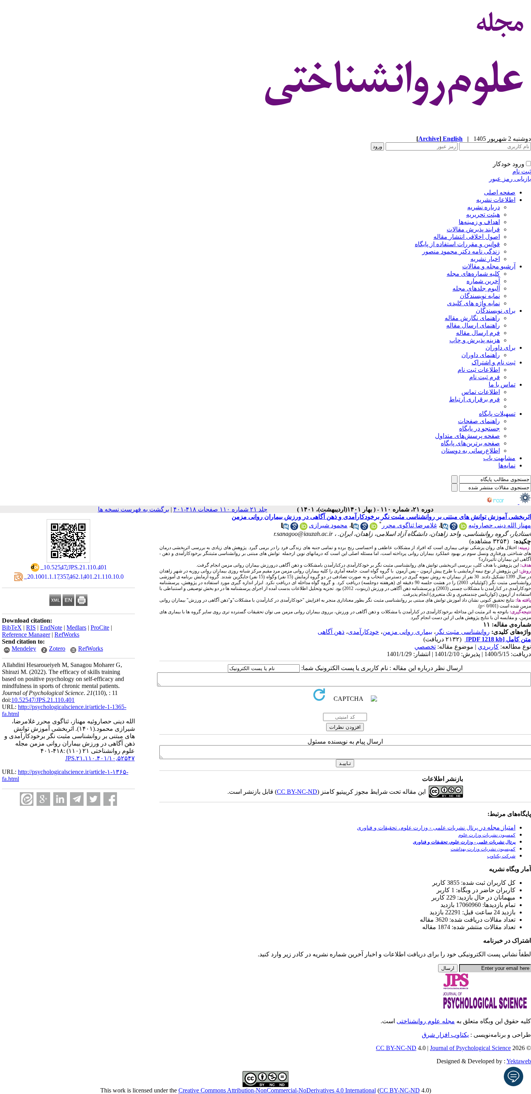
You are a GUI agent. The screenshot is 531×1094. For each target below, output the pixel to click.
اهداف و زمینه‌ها (479, 222)
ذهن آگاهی (331, 631)
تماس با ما (502, 384)
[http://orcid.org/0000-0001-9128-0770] (463, 528)
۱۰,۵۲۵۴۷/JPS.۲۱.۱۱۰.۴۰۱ (100, 758)
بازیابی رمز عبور (510, 178)
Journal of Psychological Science (470, 1048)
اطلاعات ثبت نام (479, 369)
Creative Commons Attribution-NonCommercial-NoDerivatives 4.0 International (277, 1090)
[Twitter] (93, 799)
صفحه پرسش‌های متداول (467, 435)
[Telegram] (77, 799)
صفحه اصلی (499, 192)
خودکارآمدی (363, 631)
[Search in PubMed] (444, 528)
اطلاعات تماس (480, 392)
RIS (31, 627)
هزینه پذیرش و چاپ (474, 340)
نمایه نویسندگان (480, 295)
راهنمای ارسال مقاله (473, 325)
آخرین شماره (483, 281)
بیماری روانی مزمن (407, 631)
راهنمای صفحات (479, 421)
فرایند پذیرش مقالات (473, 229)
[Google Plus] (43, 799)
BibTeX (12, 627)
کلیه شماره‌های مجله (473, 273)
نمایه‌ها (506, 465)
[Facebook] (110, 799)
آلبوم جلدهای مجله (476, 288)
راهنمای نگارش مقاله (472, 318)
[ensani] (524, 502)
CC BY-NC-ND (399, 1090)
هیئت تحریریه (483, 214)
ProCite (100, 627)
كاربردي (488, 646)
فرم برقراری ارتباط (474, 399)
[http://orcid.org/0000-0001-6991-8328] (373, 528)
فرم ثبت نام (484, 377)
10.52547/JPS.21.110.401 (43, 700)
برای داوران (500, 347)
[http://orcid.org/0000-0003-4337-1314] (303, 528)
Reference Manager (26, 634)
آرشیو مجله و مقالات (488, 266)
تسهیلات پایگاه (497, 413)
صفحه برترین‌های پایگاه (470, 443)
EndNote (51, 627)
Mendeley (24, 648)
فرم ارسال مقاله (478, 332)
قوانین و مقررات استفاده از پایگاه (457, 244)
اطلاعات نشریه (495, 199)
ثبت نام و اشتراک (493, 362)
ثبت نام (521, 171)
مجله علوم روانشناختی (426, 1021)
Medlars (76, 627)
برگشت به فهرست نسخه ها (133, 509)
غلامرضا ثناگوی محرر (409, 525)
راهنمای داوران (480, 355)
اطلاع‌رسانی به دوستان (470, 450)
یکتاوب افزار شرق (445, 1034)
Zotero (57, 648)
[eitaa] (26, 799)
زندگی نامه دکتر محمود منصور (461, 251)
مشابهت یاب (499, 458)
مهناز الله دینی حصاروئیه (499, 525)
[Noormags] (502, 502)
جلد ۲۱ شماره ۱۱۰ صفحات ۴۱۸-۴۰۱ (220, 509)
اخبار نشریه (485, 259)
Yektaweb (519, 1061)
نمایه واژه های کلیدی (473, 303)
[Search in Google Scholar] (454, 528)
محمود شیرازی (328, 525)
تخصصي (425, 646)
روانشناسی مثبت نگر (463, 631)
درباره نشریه (483, 207)
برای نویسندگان (495, 310)
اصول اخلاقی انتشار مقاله (466, 236)
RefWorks (66, 634)
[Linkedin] (60, 799)
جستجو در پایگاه (479, 428)
